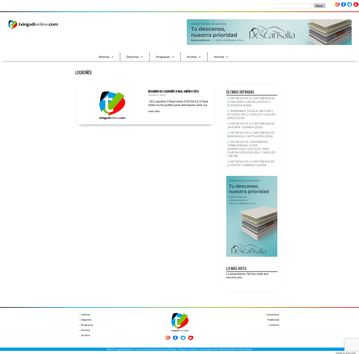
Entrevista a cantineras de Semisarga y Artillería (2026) (251, 134)
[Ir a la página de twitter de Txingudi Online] (350, 6)
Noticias (104, 56)
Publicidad (273, 319)
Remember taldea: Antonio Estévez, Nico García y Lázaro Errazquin (251, 114)
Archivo (192, 56)
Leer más (154, 111)
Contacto (274, 324)
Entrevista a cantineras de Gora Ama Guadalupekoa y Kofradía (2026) (251, 101)
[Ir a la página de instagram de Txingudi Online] (337, 6)
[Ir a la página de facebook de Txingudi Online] (344, 6)
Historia (219, 56)
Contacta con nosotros (188, 349)
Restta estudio (350, 353)
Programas (163, 56)
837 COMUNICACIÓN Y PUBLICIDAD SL (233, 349)
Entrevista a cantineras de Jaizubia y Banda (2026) (251, 125)
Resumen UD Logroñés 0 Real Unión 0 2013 (173, 91)
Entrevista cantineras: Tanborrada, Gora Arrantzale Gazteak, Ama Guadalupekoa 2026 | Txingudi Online (251, 149)
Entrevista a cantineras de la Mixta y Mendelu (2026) (251, 163)
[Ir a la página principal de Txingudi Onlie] (33, 28)
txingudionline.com (125, 349)
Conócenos (272, 314)
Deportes (133, 56)
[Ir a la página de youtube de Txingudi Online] (356, 6)
